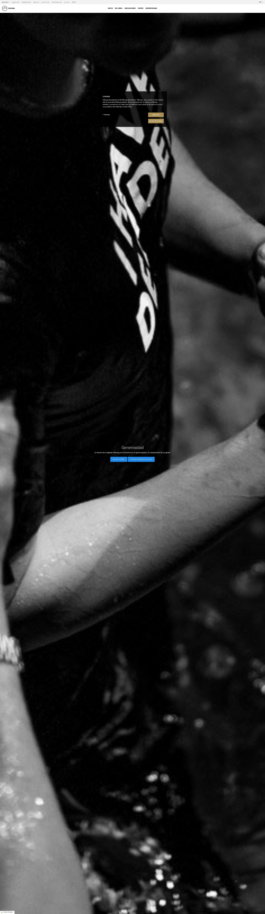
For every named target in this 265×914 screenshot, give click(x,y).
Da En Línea (119, 459)
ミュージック (45, 2)
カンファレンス (57, 2)
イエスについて (26, 2)
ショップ (67, 2)
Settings (107, 114)
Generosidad (151, 8)
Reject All (156, 115)
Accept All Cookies (156, 121)
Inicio (110, 8)
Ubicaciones (130, 8)
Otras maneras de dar (141, 459)
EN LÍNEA (118, 8)
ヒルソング (15, 2)
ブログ (74, 2)
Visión (140, 8)
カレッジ (36, 2)
